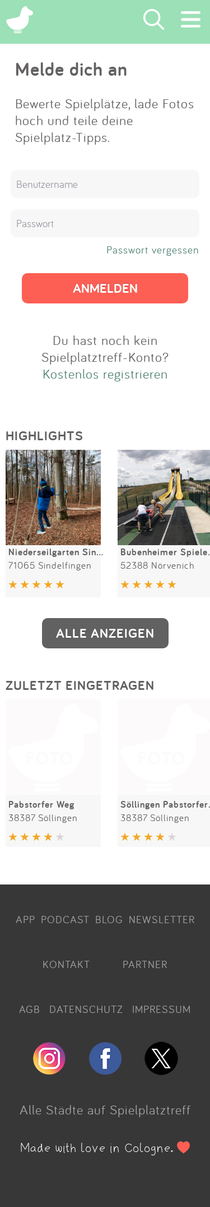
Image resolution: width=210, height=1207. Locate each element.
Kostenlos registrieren (105, 373)
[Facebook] (105, 1070)
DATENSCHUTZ (86, 1009)
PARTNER (145, 964)
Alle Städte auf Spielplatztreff (105, 1109)
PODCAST (65, 919)
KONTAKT (66, 964)
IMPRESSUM (161, 1009)
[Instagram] (49, 1070)
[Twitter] (161, 1070)
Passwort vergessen (152, 249)
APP (25, 919)
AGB (29, 1009)
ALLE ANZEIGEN (105, 633)
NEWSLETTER (162, 919)
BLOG (109, 919)
